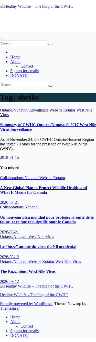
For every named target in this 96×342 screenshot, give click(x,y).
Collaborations (12, 177)
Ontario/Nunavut (14, 110)
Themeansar (9, 308)
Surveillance (38, 110)
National (32, 177)
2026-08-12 (9, 257)
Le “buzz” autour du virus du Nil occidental (38, 246)
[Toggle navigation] (2, 39)
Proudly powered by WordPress (26, 303)
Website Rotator (62, 110)
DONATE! (19, 75)
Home (15, 57)
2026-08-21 (9, 202)
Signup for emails (24, 71)
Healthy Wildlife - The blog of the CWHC (34, 295)
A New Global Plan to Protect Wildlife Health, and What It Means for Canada (43, 190)
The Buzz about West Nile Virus (28, 271)
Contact (26, 66)
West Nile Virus (41, 236)
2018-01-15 (9, 157)
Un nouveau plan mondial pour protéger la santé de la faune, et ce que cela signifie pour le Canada (47, 219)
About (15, 61)
